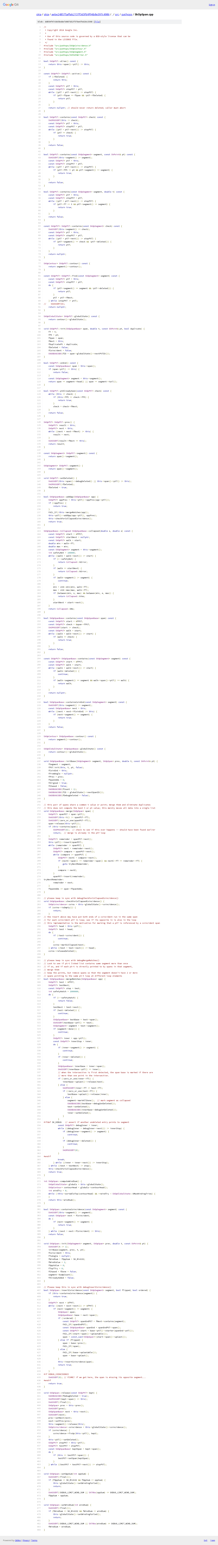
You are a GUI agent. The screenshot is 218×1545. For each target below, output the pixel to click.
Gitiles (18, 1540)
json (212, 1540)
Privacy (26, 1540)
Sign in (212, 4)
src (117, 14)
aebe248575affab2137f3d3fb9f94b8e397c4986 (80, 14)
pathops (126, 14)
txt (205, 1540)
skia (38, 14)
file (97, 21)
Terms (34, 1540)
